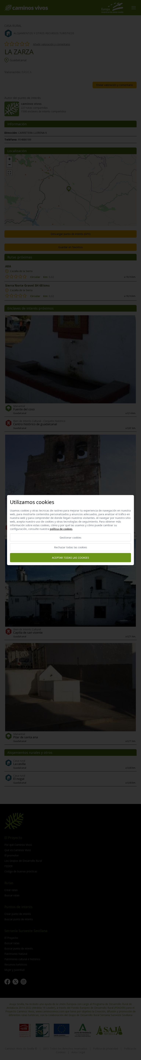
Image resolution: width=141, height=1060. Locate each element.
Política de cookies (61, 528)
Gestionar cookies (70, 537)
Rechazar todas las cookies (70, 547)
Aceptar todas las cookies (70, 557)
